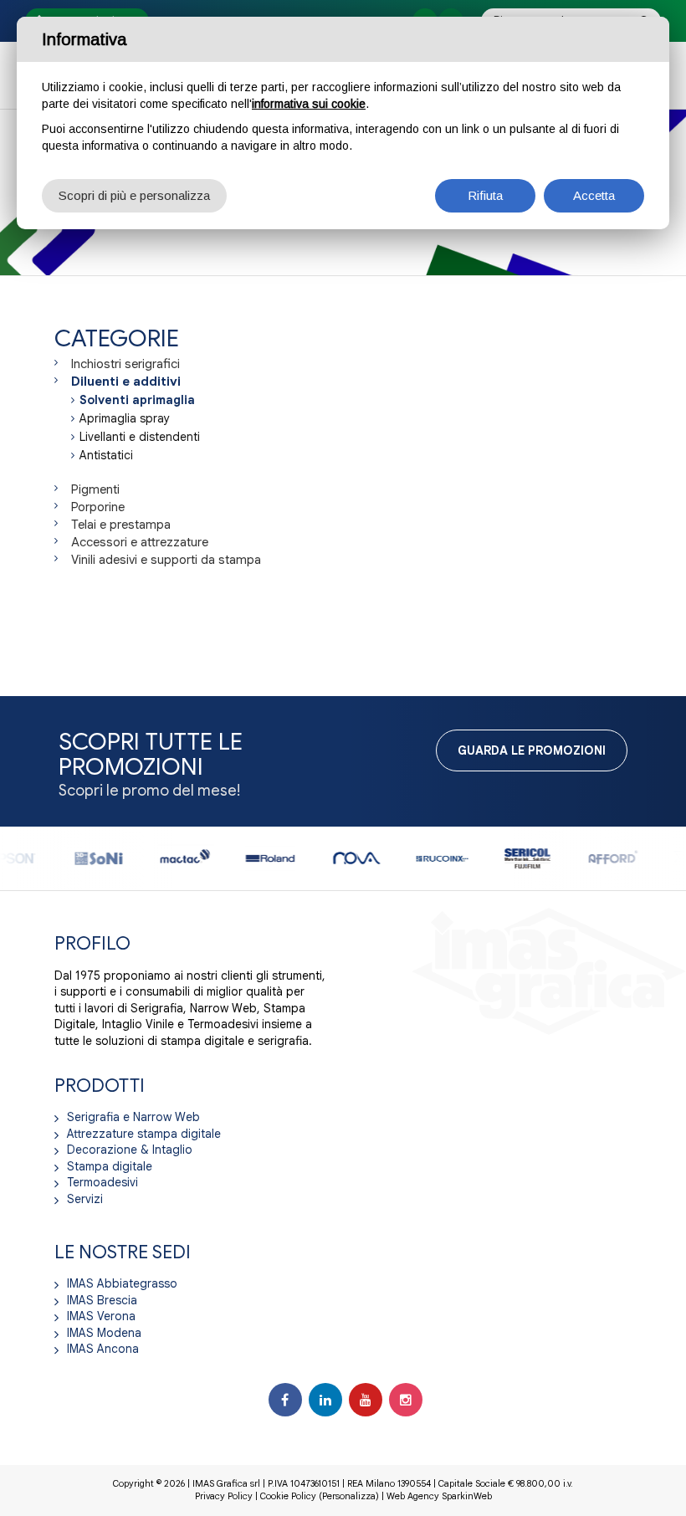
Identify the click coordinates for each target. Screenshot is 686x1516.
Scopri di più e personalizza (134, 195)
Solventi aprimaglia (137, 399)
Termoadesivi (102, 1182)
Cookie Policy (288, 1496)
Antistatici (106, 455)
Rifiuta (485, 195)
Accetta (594, 195)
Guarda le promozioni (532, 750)
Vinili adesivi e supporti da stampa (166, 559)
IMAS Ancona (103, 1348)
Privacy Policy (224, 1496)
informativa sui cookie (309, 103)
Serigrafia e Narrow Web (133, 1116)
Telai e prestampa (121, 524)
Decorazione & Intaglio (129, 1149)
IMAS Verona (101, 1316)
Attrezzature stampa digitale (144, 1133)
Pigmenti (95, 489)
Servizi (85, 1198)
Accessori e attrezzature (139, 542)
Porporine (98, 507)
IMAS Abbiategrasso (122, 1283)
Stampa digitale (109, 1166)
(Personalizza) (349, 1496)
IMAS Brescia (102, 1300)
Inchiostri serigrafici (125, 363)
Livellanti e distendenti (139, 436)
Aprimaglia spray (124, 418)
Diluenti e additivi (126, 381)
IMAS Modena (104, 1332)
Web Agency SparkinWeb (439, 1496)
